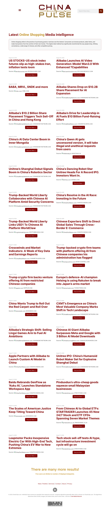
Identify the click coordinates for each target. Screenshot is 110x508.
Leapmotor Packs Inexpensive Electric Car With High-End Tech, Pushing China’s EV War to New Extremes (31, 443)
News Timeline (42, 484)
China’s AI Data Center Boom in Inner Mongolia (29, 141)
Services (51, 484)
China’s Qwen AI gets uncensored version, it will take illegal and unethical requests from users (77, 144)
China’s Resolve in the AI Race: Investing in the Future (76, 196)
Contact (58, 484)
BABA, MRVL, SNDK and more (28, 87)
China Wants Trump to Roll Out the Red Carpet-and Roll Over (29, 305)
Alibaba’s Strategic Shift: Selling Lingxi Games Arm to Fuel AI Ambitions (30, 333)
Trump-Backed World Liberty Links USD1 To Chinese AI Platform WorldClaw (28, 225)
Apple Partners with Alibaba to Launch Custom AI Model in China (29, 359)
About (64, 484)
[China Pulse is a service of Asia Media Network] (55, 503)
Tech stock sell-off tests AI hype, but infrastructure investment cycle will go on (78, 441)
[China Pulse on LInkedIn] (55, 490)
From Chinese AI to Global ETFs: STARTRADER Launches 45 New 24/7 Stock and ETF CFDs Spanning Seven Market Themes (78, 413)
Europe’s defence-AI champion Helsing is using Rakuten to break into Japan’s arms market (78, 281)
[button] (20, 10)
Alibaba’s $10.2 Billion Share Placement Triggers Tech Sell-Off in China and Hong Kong (31, 116)
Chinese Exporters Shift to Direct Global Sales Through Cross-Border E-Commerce (78, 225)
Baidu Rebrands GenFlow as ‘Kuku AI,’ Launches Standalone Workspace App (30, 386)
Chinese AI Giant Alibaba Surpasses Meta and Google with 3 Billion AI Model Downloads (78, 333)
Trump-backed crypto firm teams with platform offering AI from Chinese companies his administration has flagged (78, 252)
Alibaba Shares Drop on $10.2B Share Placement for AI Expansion (77, 90)
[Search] (101, 11)
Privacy (69, 484)
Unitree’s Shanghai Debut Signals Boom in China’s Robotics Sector (31, 170)
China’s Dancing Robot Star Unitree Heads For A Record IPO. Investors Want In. (77, 172)
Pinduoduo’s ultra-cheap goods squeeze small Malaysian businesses (77, 386)
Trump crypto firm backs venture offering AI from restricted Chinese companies (31, 281)
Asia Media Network (76, 496)
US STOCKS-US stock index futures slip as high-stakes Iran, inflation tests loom (30, 64)
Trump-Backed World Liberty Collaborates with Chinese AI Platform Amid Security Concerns (31, 198)
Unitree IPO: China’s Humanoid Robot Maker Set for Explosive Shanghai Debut (76, 359)
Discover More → (31, 75)
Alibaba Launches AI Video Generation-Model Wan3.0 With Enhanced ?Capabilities (77, 64)
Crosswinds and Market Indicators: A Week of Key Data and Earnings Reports (29, 251)
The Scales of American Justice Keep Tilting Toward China (30, 410)
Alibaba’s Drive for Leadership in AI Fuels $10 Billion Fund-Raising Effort (78, 116)
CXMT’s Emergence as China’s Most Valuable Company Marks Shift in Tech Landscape (77, 307)
